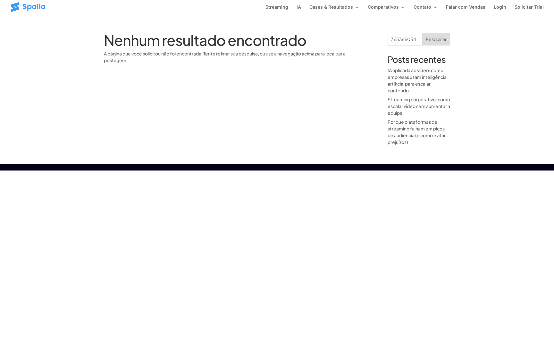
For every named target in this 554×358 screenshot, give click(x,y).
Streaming (276, 7)
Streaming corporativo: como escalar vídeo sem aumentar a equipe (419, 106)
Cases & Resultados (331, 7)
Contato (422, 7)
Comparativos (383, 7)
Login (500, 7)
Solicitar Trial (529, 7)
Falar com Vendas (465, 7)
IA (299, 7)
